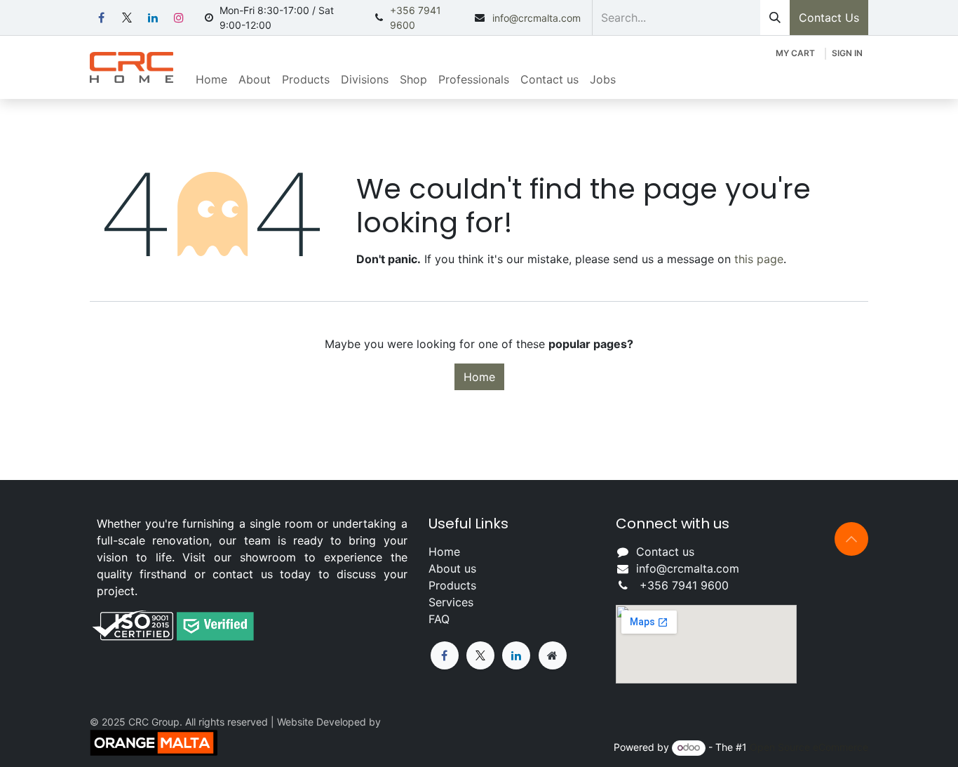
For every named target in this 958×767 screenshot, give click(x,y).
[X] (127, 17)
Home (479, 377)
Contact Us (829, 18)
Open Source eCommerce (809, 747)
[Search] (775, 17)
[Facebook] (101, 17)
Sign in (847, 53)
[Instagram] (179, 17)
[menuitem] (211, 79)
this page (758, 259)
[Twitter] (480, 655)
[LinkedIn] (153, 17)
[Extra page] (553, 655)
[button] (851, 539)
